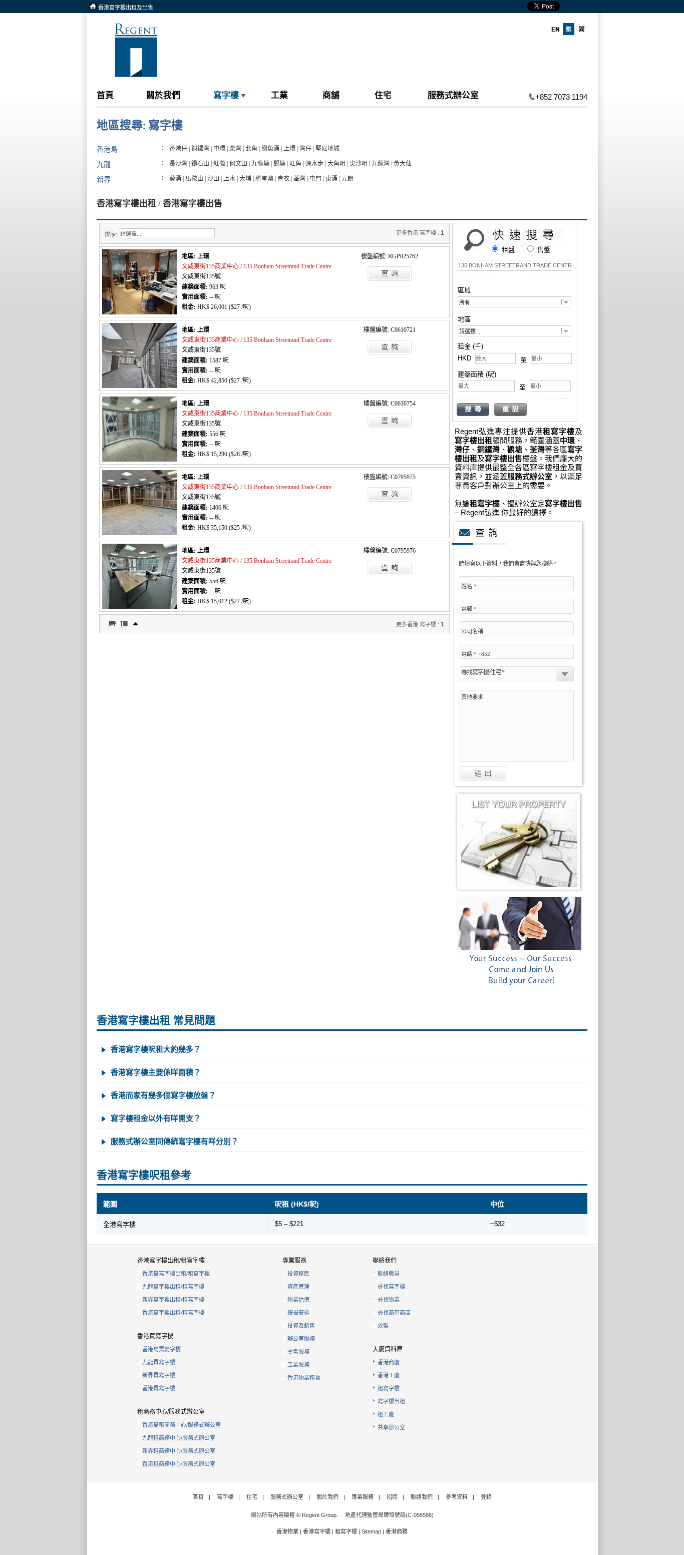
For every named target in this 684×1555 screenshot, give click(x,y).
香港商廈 (389, 1362)
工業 (279, 95)
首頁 (105, 95)
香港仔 (178, 148)
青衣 (283, 178)
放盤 (383, 1326)
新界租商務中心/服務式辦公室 (178, 1451)
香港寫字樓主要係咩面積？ (156, 1072)
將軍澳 (264, 178)
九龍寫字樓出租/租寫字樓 (173, 1287)
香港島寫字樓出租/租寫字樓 (176, 1274)
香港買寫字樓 (158, 1388)
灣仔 (305, 148)
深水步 (314, 163)
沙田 (213, 178)
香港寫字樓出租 (126, 203)
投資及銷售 (301, 1326)
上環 (289, 148)
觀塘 (279, 163)
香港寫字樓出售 (192, 203)
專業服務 (363, 1497)
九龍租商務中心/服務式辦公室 (178, 1438)
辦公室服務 (301, 1339)
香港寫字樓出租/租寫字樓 (173, 1313)
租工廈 (386, 1414)
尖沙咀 (359, 163)
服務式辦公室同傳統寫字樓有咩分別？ (174, 1141)
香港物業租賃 (303, 1378)
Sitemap (371, 1531)
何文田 (238, 163)
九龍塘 (260, 163)
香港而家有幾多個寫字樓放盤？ (163, 1095)
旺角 (295, 163)
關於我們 (163, 95)
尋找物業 (389, 1300)
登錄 (486, 1497)
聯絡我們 (422, 1497)
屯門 (315, 178)
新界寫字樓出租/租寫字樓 (173, 1300)
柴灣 (235, 148)
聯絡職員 (389, 1274)
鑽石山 (200, 163)
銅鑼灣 (200, 148)
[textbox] (514, 265)
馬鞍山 (194, 178)
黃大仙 (403, 163)
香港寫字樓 (316, 1531)
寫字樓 (226, 95)
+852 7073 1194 (561, 97)
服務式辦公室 (453, 95)
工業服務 (298, 1365)
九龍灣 (381, 163)
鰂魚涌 (270, 148)
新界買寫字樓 (158, 1375)
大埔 (245, 178)
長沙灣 (178, 163)
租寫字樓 (389, 1388)
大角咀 (336, 163)
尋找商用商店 (394, 1313)
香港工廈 (389, 1375)
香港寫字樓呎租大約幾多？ (156, 1049)
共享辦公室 (391, 1427)
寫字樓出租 (391, 1401)
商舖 (330, 95)
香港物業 (287, 1531)
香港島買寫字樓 (161, 1349)
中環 (219, 148)
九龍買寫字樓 (158, 1362)
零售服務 (298, 1352)
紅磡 (219, 163)
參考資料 (457, 1497)
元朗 (347, 178)
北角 (251, 148)
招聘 (392, 1497)
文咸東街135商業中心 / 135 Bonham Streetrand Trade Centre (256, 266)
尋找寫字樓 (391, 1287)
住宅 (383, 95)
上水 (229, 178)
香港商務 (397, 1531)
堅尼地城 (327, 148)
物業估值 (298, 1300)
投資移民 (298, 1274)
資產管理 (298, 1287)
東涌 (331, 178)
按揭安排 (298, 1313)
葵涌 (175, 178)
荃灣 (299, 178)
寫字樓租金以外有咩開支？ (156, 1118)
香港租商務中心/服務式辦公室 (178, 1464)
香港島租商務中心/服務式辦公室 (181, 1425)
